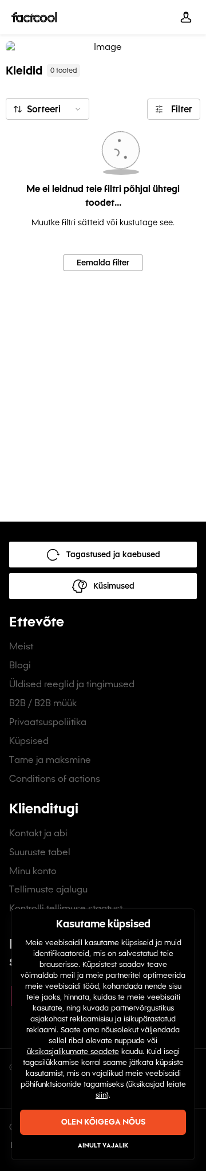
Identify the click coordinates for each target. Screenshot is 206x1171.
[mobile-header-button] (186, 17)
